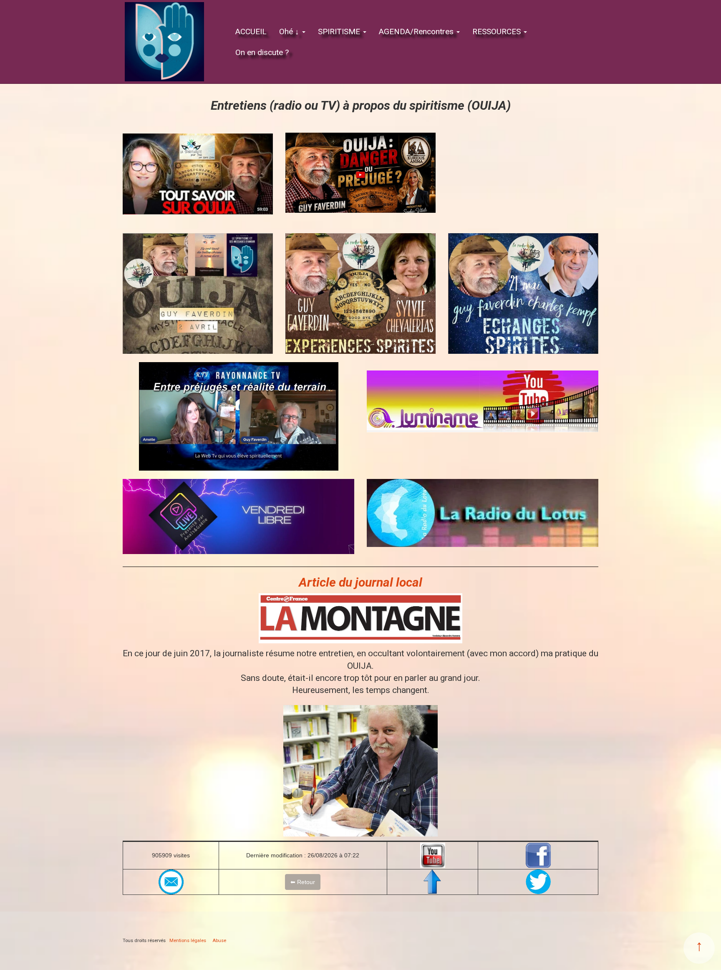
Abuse (219, 940)
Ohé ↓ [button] (290, 31)
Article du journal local (360, 582)
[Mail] (171, 881)
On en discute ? (262, 52)
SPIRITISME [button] (340, 31)
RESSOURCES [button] (497, 31)
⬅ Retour (302, 882)
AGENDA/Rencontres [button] (417, 31)
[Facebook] (538, 855)
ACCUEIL (251, 31)
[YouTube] (432, 855)
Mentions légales (187, 940)
